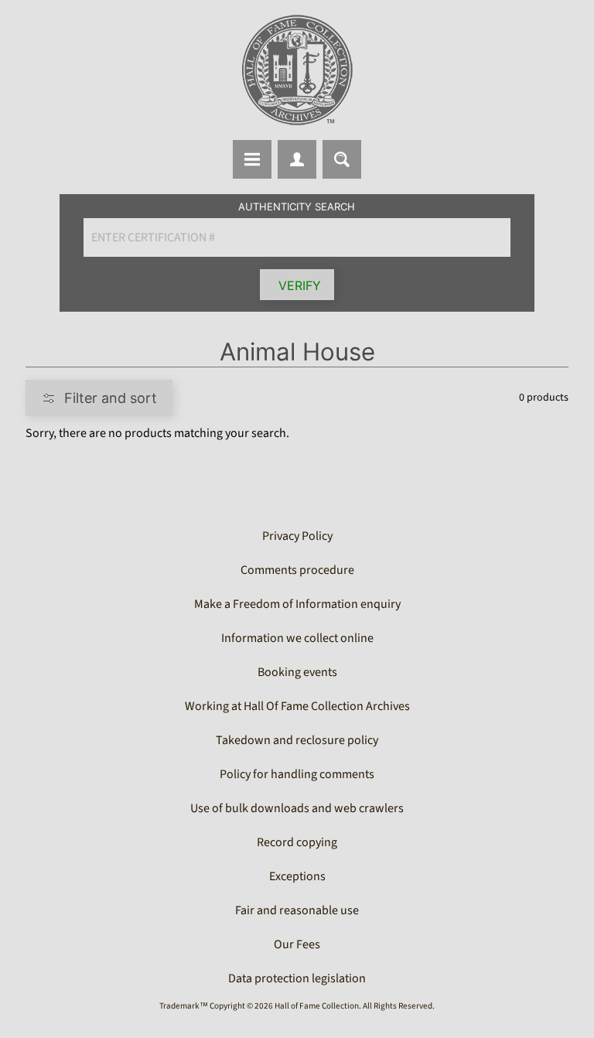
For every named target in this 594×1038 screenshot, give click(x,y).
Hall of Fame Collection (317, 1006)
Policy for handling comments (297, 774)
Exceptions (297, 876)
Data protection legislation (297, 978)
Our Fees (297, 944)
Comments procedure (297, 570)
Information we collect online (297, 638)
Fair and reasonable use (297, 910)
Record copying (297, 842)
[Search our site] (342, 159)
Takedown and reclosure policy (297, 740)
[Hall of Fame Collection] (297, 70)
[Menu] (252, 159)
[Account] (297, 159)
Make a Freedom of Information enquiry (297, 604)
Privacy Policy (297, 536)
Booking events (297, 672)
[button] (99, 398)
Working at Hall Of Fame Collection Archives (297, 706)
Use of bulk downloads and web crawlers (297, 808)
